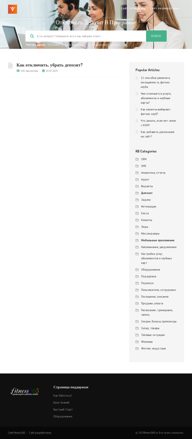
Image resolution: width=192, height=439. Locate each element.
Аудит (145, 179)
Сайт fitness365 (133, 8)
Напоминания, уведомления (158, 247)
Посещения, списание (155, 296)
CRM (144, 159)
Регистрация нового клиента (103, 44)
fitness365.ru (151, 432)
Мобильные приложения (158, 240)
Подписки (147, 283)
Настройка (54, 44)
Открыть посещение (73, 44)
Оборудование (150, 269)
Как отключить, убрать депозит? (49, 65)
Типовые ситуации (153, 335)
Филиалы (147, 341)
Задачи (146, 199)
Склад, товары (150, 328)
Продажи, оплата (152, 303)
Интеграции (148, 206)
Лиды (144, 227)
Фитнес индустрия (153, 348)
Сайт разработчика (165, 8)
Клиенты (146, 220)
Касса (145, 213)
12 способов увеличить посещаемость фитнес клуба (155, 82)
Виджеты (147, 186)
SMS (143, 166)
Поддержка (148, 276)
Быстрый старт (63, 409)
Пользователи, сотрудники (158, 290)
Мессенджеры (150, 233)
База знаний (61, 402)
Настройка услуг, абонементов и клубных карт (156, 258)
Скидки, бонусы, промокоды (159, 321)
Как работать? (62, 395)
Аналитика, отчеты (153, 172)
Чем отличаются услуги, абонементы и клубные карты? (156, 98)
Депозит (147, 193)
